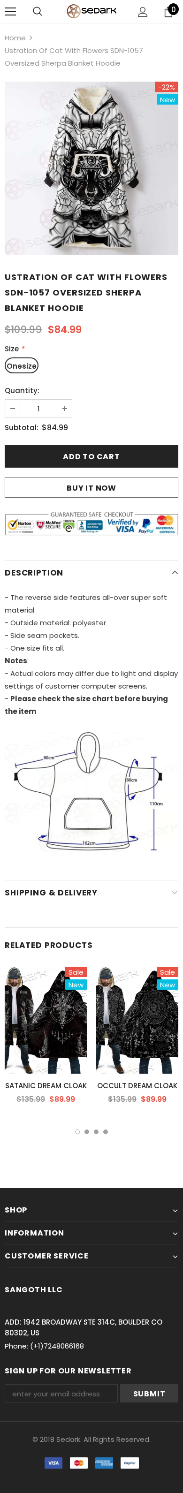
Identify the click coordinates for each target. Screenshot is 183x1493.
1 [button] (77, 1131)
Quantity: (22, 390)
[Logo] (91, 11)
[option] (91, 168)
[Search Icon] (37, 11)
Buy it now (91, 488)
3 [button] (96, 1131)
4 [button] (105, 1131)
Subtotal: (21, 427)
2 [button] (86, 1131)
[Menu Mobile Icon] (10, 11)
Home (15, 38)
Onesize (22, 366)
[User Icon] (143, 12)
